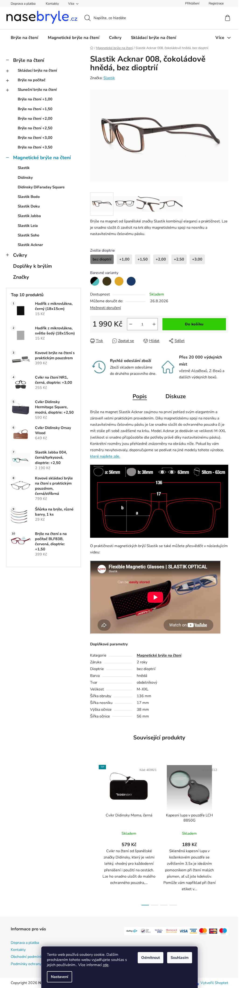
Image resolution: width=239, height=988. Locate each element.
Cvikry (20, 255)
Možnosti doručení (105, 307)
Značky (21, 277)
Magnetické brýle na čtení (42, 157)
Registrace (216, 3)
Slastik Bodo (29, 196)
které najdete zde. (105, 456)
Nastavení (59, 976)
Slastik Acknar (30, 244)
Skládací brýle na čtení (37, 70)
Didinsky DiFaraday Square (41, 187)
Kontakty (52, 3)
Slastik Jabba (29, 215)
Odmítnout (150, 957)
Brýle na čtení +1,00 (35, 99)
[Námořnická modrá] (131, 281)
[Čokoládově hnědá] (107, 281)
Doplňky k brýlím (32, 266)
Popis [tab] (140, 396)
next (224, 834)
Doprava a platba (23, 3)
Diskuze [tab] (175, 396)
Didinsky (25, 177)
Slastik (24, 167)
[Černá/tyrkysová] (94, 281)
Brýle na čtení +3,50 (35, 147)
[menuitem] (24, 38)
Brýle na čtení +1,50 (35, 109)
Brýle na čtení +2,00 (35, 118)
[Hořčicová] (119, 281)
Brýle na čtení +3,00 (35, 137)
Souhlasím (180, 957)
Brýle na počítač (32, 80)
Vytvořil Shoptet (214, 982)
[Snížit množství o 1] (130, 324)
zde (106, 964)
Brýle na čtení (28, 60)
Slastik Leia (28, 225)
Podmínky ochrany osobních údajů (39, 964)
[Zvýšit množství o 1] (154, 324)
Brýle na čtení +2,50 (35, 128)
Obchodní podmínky (27, 956)
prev (94, 834)
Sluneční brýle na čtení (37, 89)
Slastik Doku (29, 206)
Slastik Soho (28, 235)
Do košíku (194, 324)
